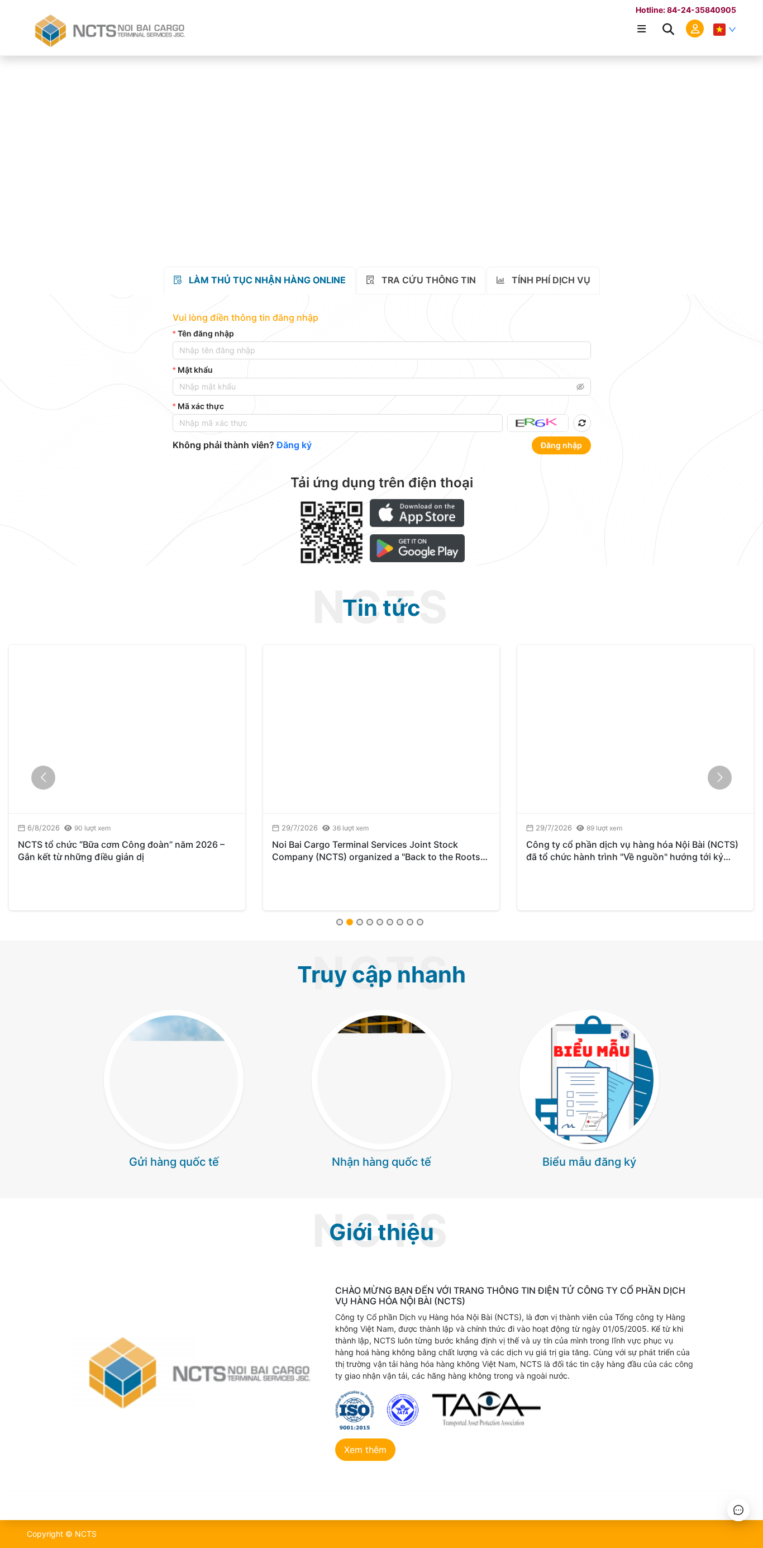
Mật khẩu (195, 369)
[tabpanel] (382, 384)
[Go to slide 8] (410, 922)
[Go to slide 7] (400, 922)
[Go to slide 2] (349, 922)
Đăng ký (294, 444)
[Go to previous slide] (43, 778)
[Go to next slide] (720, 778)
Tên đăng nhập (206, 333)
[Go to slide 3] (359, 922)
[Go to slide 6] (390, 922)
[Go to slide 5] (379, 922)
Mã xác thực (201, 406)
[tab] (259, 280)
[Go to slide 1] (339, 922)
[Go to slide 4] (369, 922)
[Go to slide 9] (420, 922)
